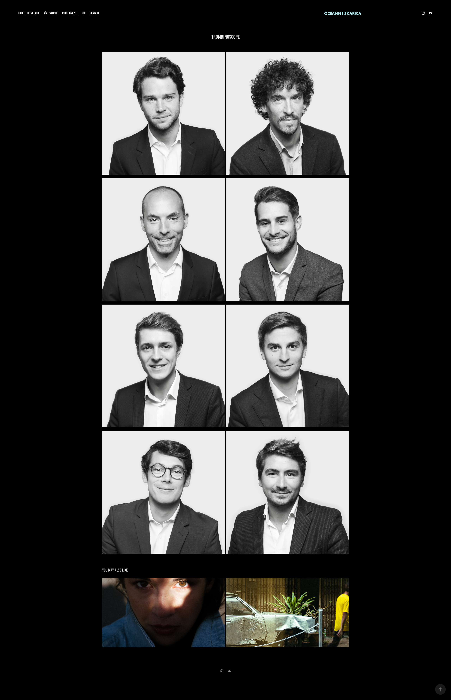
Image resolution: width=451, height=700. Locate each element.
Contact (94, 13)
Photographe (70, 13)
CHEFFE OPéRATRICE (28, 13)
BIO (83, 13)
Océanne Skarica (342, 13)
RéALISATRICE (51, 13)
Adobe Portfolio (229, 680)
